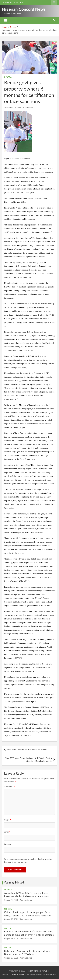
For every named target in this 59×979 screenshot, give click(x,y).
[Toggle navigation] (5, 20)
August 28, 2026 (11, 900)
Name (7, 820)
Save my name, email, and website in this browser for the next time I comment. (28, 860)
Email (7, 832)
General (8, 77)
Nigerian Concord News (24, 9)
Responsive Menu (54, 2)
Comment (9, 786)
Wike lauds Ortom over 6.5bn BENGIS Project (27, 749)
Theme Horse (18, 974)
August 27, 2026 (11, 958)
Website (7, 844)
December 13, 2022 (12, 107)
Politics (8, 890)
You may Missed (14, 882)
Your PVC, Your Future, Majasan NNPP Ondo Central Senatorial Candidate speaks (28, 759)
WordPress (51, 974)
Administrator (29, 107)
